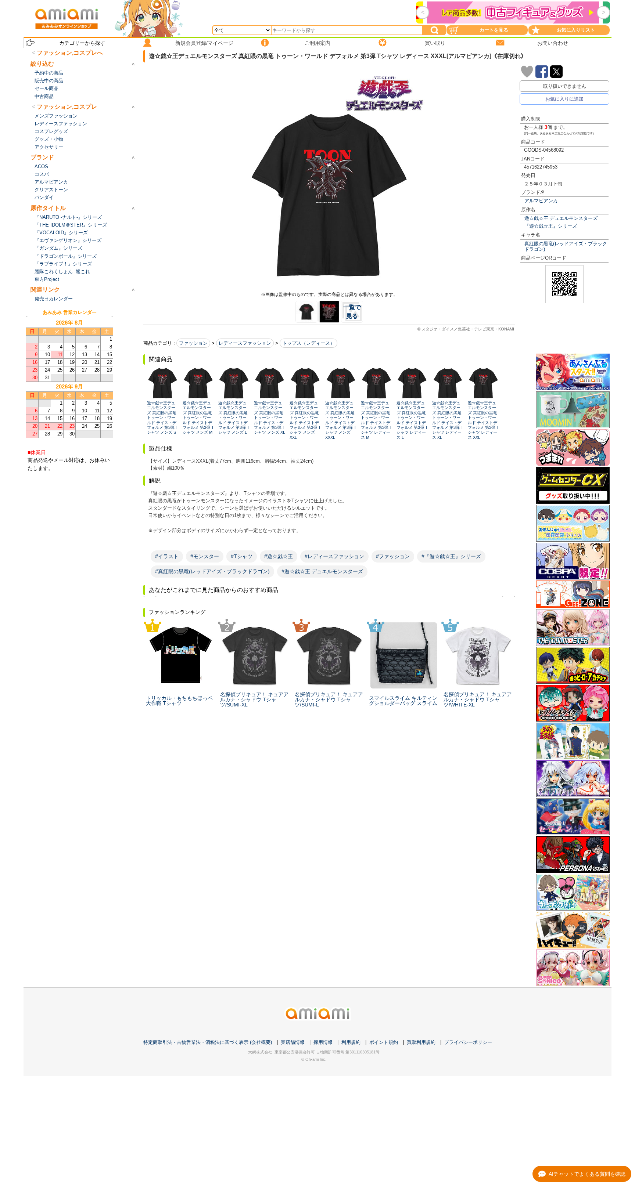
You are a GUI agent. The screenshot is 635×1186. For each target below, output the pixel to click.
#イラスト (167, 556)
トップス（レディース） (308, 343)
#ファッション (393, 556)
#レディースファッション (334, 556)
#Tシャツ (241, 556)
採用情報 (323, 1042)
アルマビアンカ (541, 200)
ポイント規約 (383, 1042)
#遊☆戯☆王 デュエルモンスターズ (322, 571)
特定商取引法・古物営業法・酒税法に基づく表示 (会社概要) (207, 1042)
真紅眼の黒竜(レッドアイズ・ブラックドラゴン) (565, 246)
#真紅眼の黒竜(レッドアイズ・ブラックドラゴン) (212, 571)
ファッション (193, 343)
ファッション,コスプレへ (70, 53)
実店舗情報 (293, 1042)
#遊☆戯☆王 (278, 556)
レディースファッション (245, 343)
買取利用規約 (421, 1042)
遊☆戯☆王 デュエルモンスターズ (561, 218)
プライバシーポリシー (468, 1042)
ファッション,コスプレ (67, 107)
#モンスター (204, 556)
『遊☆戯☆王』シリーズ (550, 226)
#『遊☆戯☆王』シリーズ (451, 556)
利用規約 (350, 1042)
